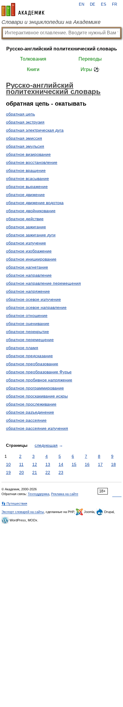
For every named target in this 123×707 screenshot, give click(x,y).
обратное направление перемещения (43, 283)
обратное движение (25, 194)
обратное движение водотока (35, 202)
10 (8, 464)
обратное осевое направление (36, 307)
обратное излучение (26, 243)
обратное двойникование (31, 210)
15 (74, 464)
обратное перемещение (30, 339)
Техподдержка (38, 494)
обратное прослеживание (31, 404)
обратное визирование (28, 154)
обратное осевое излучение (33, 299)
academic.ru (22, 9)
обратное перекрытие (27, 331)
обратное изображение (29, 251)
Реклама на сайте (64, 494)
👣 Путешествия (14, 503)
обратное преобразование (32, 363)
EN (81, 4)
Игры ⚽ (90, 69)
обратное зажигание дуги (31, 234)
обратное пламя (22, 347)
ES (103, 4)
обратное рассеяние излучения (37, 428)
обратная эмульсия (25, 146)
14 (61, 464)
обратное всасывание (27, 178)
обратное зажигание (26, 226)
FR (114, 4)
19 (8, 472)
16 (87, 464)
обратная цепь (20, 114)
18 (113, 464)
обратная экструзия (25, 122)
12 (34, 464)
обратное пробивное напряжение (39, 380)
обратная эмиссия (24, 138)
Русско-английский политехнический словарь (61, 48)
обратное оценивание (27, 323)
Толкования (33, 58)
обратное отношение (26, 315)
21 (34, 472)
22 (47, 472)
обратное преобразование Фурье (39, 371)
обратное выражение (27, 186)
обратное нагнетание (27, 267)
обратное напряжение (28, 291)
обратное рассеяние (26, 420)
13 (47, 464)
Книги (33, 69)
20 (21, 472)
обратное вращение (26, 170)
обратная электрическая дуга (35, 130)
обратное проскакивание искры (37, 396)
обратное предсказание (29, 355)
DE (92, 4)
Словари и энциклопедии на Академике (51, 22)
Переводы (90, 58)
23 (61, 472)
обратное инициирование (31, 259)
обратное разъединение (30, 412)
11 (21, 464)
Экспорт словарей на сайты (22, 512)
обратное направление (29, 275)
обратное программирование (35, 388)
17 (100, 464)
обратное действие (25, 218)
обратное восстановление (31, 162)
